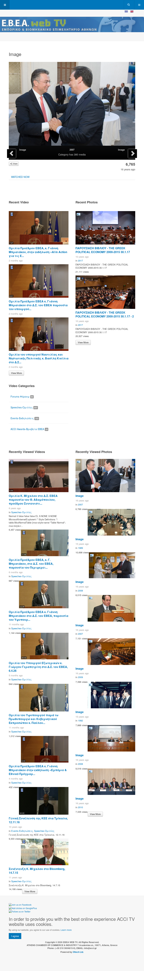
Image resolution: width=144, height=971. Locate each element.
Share (14, 163)
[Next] (132, 153)
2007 (72, 149)
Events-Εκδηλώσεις (24, 418)
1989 (80, 548)
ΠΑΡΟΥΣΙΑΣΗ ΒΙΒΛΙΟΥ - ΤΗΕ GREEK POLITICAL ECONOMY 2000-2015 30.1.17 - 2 (105, 314)
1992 (80, 720)
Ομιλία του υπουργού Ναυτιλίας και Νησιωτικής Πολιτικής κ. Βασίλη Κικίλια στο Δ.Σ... (38, 358)
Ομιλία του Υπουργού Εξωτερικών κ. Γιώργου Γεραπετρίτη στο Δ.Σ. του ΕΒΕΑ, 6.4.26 (38, 667)
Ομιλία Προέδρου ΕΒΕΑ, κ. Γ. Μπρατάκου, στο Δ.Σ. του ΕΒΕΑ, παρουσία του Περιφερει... (31, 563)
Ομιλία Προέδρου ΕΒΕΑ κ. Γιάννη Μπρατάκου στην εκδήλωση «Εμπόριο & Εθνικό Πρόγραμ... (38, 770)
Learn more (66, 929)
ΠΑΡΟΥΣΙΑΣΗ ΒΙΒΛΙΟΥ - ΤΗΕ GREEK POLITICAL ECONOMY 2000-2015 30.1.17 (103, 250)
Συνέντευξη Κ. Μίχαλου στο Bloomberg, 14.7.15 (37, 871)
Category (63, 154)
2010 (80, 807)
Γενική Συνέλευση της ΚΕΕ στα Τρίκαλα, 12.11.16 (38, 820)
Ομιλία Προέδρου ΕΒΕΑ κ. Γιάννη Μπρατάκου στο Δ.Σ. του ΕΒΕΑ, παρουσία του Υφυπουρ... (38, 616)
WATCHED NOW (20, 177)
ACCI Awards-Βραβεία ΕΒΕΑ (29, 429)
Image (22, 149)
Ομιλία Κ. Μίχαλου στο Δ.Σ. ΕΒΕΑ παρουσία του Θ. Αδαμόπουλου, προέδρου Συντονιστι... (33, 499)
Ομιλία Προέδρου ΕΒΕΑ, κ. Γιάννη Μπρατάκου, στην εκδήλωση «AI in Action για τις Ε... (38, 252)
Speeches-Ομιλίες (24, 407)
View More (16, 373)
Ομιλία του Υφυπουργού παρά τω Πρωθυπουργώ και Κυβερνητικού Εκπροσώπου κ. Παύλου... (33, 719)
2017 (80, 260)
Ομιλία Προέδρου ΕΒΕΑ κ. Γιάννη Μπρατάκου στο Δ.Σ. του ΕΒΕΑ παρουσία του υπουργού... (38, 305)
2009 (80, 677)
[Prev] (11, 153)
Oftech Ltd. (78, 952)
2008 (80, 590)
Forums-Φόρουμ (22, 396)
